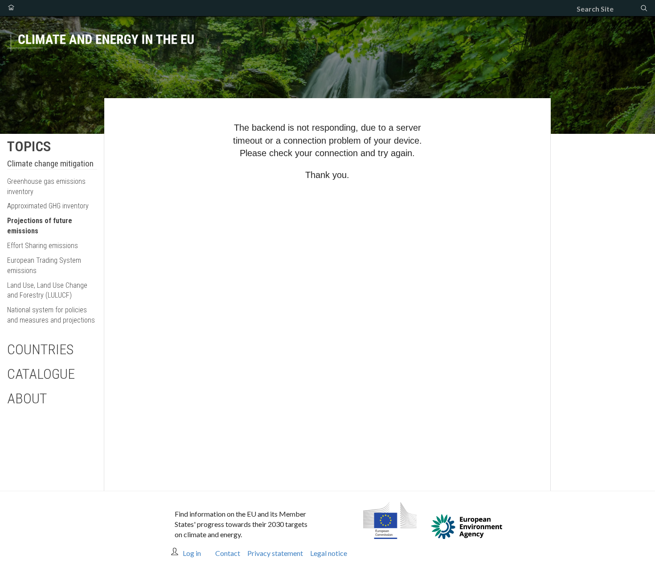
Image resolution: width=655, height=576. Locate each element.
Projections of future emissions (39, 225)
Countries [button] (40, 349)
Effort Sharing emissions (42, 245)
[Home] (11, 8)
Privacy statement (275, 553)
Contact (227, 553)
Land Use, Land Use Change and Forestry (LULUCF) (47, 290)
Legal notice (328, 553)
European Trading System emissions (44, 265)
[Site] (327, 50)
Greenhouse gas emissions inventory (46, 186)
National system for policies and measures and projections (51, 315)
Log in (192, 553)
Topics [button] (29, 146)
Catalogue (41, 373)
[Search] (644, 9)
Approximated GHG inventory (48, 206)
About (27, 398)
